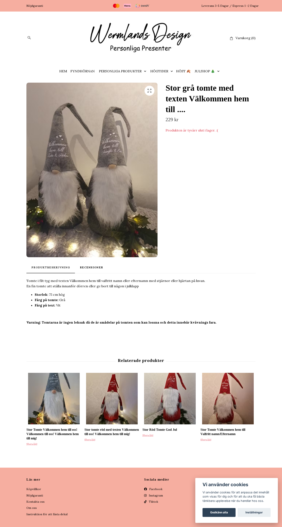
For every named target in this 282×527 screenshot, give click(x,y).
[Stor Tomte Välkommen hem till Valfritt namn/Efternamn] (227, 398)
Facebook (155, 489)
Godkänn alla (219, 512)
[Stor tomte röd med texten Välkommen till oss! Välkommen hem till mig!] (111, 398)
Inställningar (254, 512)
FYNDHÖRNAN (82, 71)
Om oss (31, 508)
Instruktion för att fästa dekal (47, 514)
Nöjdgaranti (34, 495)
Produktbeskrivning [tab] (50, 267)
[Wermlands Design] (141, 38)
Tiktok (153, 502)
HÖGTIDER (159, 71)
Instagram (155, 495)
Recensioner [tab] (91, 267)
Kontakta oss (35, 502)
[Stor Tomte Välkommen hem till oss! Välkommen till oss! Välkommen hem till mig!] (53, 398)
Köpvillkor (33, 489)
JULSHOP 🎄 (205, 71)
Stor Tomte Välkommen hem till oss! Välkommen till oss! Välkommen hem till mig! (52, 434)
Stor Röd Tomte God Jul (159, 429)
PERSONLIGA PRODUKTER (120, 71)
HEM (63, 71)
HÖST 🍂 (183, 71)
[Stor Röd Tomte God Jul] (169, 398)
